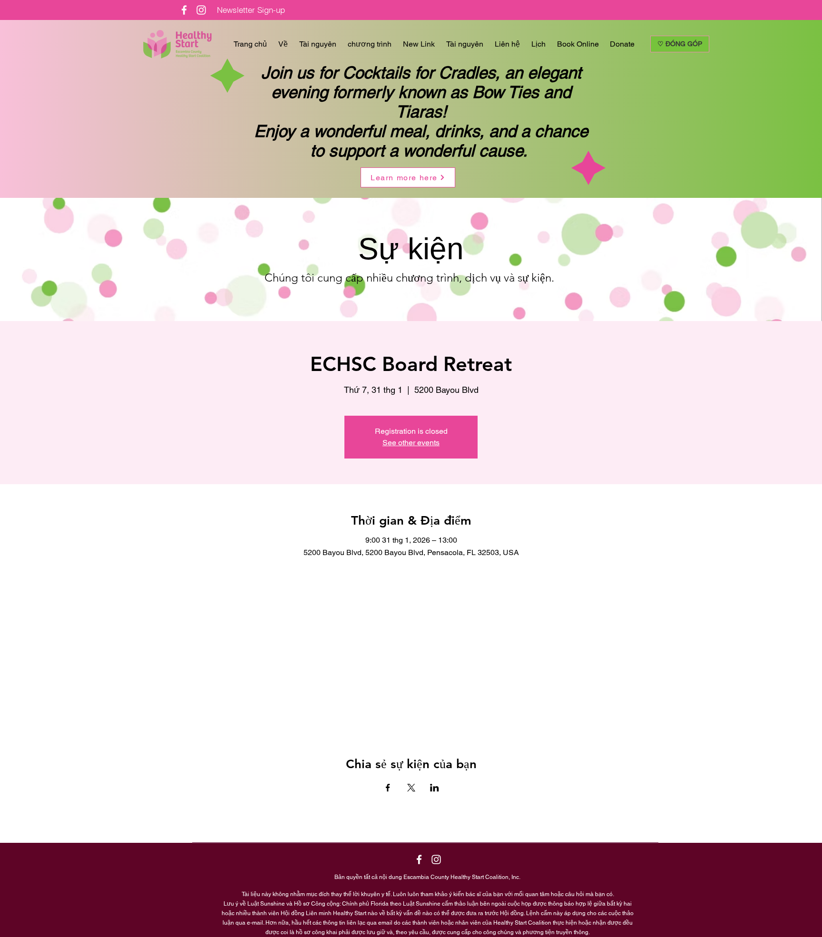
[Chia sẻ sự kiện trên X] (411, 787)
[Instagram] (201, 10)
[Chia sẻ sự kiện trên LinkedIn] (434, 787)
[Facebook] (184, 10)
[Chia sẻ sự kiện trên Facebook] (387, 787)
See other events (411, 442)
